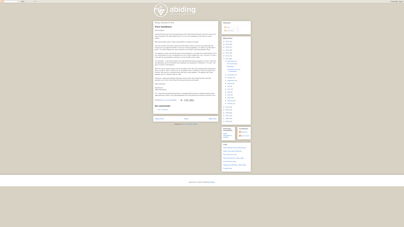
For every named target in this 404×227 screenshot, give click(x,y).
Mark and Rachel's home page (233, 158)
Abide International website (227, 135)
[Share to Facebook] (191, 100)
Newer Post (159, 119)
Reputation (230, 66)
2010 (227, 107)
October (230, 77)
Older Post (213, 119)
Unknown (244, 132)
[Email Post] (181, 100)
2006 (227, 118)
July (228, 86)
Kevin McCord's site (229, 154)
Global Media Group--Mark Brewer (234, 148)
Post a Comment (162, 109)
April (229, 95)
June (229, 89)
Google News (227, 168)
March (229, 98)
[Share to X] (189, 100)
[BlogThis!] (187, 100)
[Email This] (185, 100)
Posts (228, 27)
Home (186, 119)
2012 (227, 56)
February (230, 100)
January (230, 103)
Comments (229, 30)
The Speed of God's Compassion (233, 70)
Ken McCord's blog (229, 161)
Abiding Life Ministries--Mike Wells (234, 165)
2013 (227, 53)
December (231, 61)
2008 (227, 113)
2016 (227, 44)
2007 (227, 115)
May (229, 92)
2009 (227, 110)
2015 (227, 47)
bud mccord (245, 136)
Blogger (212, 182)
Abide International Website (232, 151)
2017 (227, 41)
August (229, 83)
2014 (227, 50)
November (231, 75)
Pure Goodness (232, 63)
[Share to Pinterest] (193, 100)
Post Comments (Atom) (190, 124)
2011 (227, 59)
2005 (227, 121)
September (231, 80)
